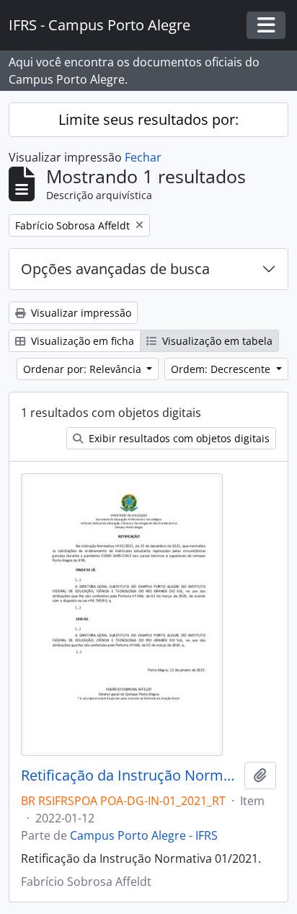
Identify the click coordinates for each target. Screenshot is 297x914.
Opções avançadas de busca (115, 268)
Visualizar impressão (79, 313)
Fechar (143, 157)
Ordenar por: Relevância (83, 369)
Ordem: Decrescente (222, 369)
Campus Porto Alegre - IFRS (144, 835)
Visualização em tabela (215, 341)
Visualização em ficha (81, 341)
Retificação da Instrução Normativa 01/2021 (130, 775)
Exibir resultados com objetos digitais (178, 438)
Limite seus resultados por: (148, 119)
